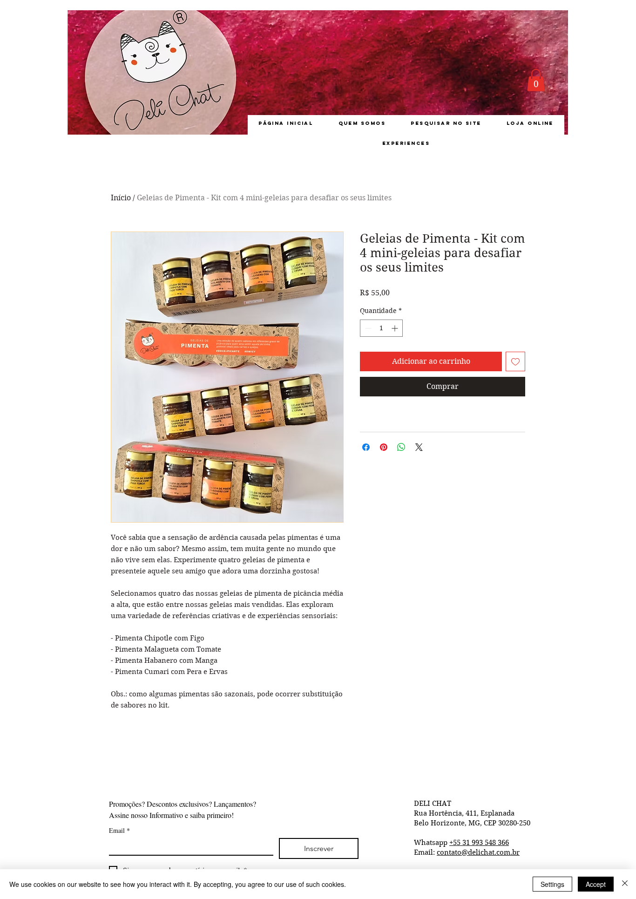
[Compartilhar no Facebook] (366, 447)
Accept (596, 884)
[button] (536, 80)
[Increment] (395, 328)
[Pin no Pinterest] (383, 447)
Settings (552, 884)
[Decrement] (367, 328)
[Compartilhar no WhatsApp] (401, 447)
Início (121, 197)
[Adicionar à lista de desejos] (515, 361)
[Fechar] (624, 884)
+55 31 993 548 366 (479, 842)
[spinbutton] (381, 328)
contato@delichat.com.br (478, 852)
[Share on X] (419, 447)
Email (119, 830)
